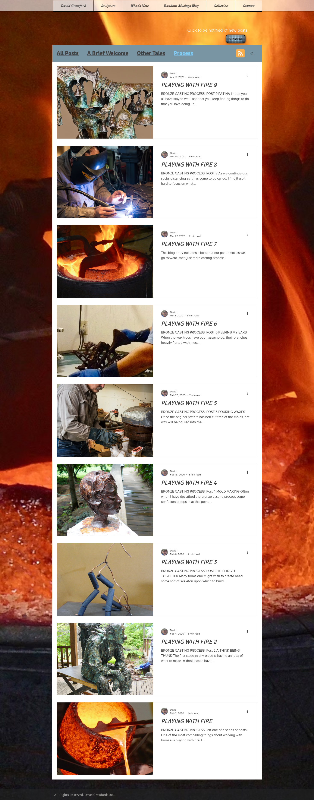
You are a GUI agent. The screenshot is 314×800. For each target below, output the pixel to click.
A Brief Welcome (107, 53)
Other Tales (151, 53)
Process (183, 53)
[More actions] (248, 75)
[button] (108, 5)
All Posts (68, 53)
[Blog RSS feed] (240, 53)
